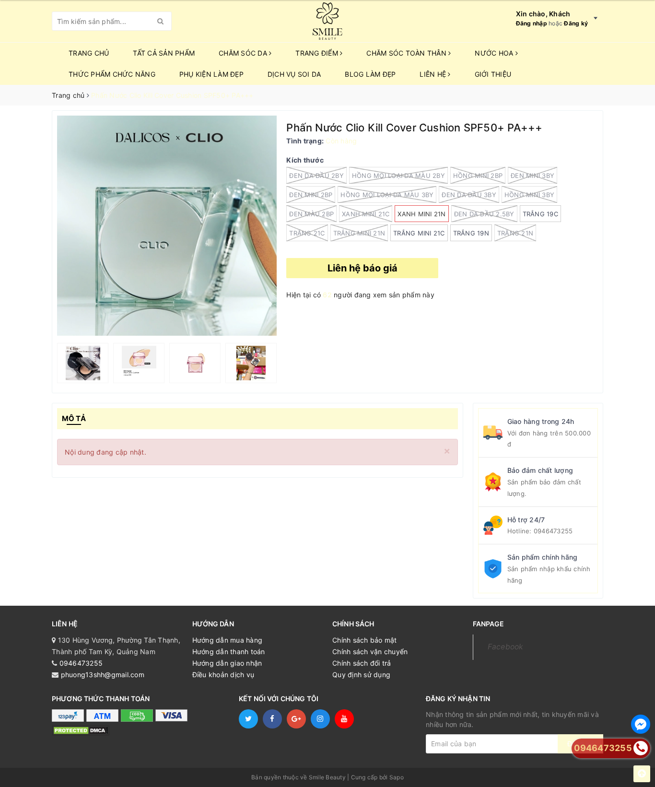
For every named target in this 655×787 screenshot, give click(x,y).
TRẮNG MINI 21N (359, 233)
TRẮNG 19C (540, 214)
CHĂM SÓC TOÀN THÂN (407, 53)
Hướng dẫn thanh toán (228, 651)
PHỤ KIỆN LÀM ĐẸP (211, 74)
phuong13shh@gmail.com (102, 674)
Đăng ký (576, 23)
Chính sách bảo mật (364, 640)
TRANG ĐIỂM (317, 53)
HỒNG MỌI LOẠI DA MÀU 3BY (386, 195)
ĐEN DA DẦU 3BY (469, 195)
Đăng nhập (531, 23)
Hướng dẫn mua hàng (227, 640)
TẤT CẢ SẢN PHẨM (164, 53)
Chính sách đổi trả (361, 663)
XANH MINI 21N (421, 214)
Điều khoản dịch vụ (223, 674)
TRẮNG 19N (471, 233)
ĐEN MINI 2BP (310, 195)
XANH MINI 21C (365, 214)
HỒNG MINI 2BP (478, 175)
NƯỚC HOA (495, 53)
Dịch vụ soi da (294, 74)
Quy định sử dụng (361, 674)
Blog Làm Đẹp (370, 74)
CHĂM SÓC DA (244, 53)
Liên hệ (434, 74)
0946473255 (553, 531)
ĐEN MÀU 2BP (311, 214)
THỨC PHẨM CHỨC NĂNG (112, 74)
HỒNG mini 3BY (529, 195)
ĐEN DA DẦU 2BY (316, 175)
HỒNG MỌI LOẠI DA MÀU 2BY (398, 175)
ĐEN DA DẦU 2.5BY (484, 214)
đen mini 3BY (532, 175)
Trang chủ (89, 53)
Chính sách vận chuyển (370, 651)
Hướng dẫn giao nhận (227, 663)
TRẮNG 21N (515, 233)
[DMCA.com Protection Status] (80, 730)
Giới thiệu (493, 74)
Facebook (506, 646)
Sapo (396, 777)
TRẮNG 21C (307, 233)
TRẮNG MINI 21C (419, 233)
